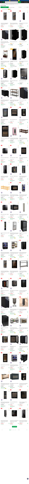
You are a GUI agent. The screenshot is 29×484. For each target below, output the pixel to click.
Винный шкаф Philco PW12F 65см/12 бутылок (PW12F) (23, 61)
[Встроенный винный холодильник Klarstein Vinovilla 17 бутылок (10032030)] (23, 188)
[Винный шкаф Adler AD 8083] (23, 93)
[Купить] (9, 26)
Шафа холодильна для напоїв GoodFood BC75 (4, 119)
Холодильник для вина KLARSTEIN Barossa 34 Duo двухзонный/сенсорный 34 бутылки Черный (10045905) (23, 384)
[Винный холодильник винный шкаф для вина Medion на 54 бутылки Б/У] (5, 395)
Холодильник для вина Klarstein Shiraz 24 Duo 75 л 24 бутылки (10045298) (4, 176)
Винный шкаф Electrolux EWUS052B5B (13, 346)
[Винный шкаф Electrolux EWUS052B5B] (14, 339)
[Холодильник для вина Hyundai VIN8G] (5, 320)
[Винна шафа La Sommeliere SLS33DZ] (5, 131)
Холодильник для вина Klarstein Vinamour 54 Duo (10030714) (4, 23)
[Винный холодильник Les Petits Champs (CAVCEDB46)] (23, 395)
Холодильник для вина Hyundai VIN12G (23, 233)
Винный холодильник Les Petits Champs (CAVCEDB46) (23, 402)
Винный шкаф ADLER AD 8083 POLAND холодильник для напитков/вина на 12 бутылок (5, 42)
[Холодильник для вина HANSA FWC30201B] (14, 54)
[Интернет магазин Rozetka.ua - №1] (3, 2)
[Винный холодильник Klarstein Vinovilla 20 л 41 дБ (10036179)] (23, 302)
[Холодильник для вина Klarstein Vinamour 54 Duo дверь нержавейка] (5, 264)
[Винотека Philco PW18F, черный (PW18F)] (14, 73)
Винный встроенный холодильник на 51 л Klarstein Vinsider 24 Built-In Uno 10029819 (23, 328)
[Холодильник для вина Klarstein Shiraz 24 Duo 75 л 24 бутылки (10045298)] (5, 169)
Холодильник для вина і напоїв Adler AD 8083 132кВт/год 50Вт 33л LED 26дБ (23, 346)
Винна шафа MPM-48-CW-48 (13, 119)
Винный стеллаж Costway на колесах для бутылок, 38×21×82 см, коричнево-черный (14, 309)
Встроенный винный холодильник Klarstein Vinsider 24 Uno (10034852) (14, 195)
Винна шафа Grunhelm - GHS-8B (14, 157)
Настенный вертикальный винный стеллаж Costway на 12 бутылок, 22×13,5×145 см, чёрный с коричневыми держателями (23, 214)
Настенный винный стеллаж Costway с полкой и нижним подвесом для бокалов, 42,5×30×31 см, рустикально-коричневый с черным (14, 253)
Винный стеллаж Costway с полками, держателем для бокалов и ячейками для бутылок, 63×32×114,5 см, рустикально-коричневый (5, 61)
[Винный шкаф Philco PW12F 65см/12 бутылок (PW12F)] (23, 54)
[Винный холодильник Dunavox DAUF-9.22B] (5, 226)
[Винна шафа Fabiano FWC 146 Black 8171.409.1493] (23, 16)
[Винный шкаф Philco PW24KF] (23, 73)
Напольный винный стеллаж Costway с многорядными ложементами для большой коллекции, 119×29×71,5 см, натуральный (5, 384)
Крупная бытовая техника (11, 4)
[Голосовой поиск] (17, 2)
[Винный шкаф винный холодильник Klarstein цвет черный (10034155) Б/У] (5, 245)
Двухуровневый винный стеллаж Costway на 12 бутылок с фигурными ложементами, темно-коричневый (23, 138)
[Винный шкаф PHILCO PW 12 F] (23, 34)
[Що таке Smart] (10, 9)
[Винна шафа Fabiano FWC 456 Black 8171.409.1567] (14, 207)
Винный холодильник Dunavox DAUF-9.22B (5, 233)
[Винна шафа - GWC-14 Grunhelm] (23, 358)
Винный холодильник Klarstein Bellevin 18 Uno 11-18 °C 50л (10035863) (22, 253)
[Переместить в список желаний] (9, 11)
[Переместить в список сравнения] (9, 12)
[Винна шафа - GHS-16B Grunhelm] (5, 150)
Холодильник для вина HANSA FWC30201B (13, 61)
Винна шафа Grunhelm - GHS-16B (5, 214)
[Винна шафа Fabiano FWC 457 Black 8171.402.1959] (14, 376)
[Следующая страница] (27, 430)
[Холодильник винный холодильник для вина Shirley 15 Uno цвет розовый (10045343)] (14, 131)
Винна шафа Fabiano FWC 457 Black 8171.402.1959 (14, 383)
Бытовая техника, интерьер (5, 4)
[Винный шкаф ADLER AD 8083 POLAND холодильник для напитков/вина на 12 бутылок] (5, 34)
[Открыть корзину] (27, 2)
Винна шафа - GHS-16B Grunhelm (5, 157)
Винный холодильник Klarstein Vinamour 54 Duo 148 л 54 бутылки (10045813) (14, 23)
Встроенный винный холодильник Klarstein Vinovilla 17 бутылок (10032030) (23, 195)
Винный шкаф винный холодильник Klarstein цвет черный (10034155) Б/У (5, 252)
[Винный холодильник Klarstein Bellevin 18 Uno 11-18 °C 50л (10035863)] (23, 245)
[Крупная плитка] (26, 7)
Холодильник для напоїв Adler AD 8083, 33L (5, 291)
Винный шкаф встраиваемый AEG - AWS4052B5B (23, 158)
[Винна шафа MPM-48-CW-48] (14, 112)
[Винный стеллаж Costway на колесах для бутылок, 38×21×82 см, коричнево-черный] (14, 302)
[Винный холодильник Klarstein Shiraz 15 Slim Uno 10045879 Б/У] (23, 112)
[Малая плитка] (27, 7)
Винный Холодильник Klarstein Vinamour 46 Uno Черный (23, 176)
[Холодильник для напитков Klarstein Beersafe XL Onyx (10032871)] (14, 413)
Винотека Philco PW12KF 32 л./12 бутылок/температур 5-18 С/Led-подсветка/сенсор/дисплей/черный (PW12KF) (5, 81)
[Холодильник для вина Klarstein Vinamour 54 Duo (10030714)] (5, 16)
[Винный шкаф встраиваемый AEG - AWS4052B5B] (23, 150)
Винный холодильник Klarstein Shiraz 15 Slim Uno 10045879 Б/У (23, 119)
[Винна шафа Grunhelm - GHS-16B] (5, 207)
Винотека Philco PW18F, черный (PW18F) (13, 81)
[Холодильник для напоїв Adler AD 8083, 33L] (5, 283)
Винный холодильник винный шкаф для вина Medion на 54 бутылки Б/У (5, 402)
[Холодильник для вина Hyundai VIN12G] (23, 226)
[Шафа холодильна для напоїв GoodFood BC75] (5, 112)
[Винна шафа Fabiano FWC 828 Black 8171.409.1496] (14, 283)
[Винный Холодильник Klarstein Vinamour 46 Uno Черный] (23, 169)
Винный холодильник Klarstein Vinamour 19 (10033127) (4, 346)
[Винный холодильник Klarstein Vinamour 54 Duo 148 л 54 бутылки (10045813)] (14, 16)
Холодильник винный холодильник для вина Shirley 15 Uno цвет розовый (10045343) (14, 138)
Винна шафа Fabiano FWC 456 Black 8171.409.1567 (14, 214)
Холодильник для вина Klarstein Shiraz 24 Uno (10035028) (23, 291)
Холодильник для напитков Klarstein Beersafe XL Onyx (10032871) (14, 421)
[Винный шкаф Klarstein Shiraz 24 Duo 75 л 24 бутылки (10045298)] (23, 413)
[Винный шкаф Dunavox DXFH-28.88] (5, 358)
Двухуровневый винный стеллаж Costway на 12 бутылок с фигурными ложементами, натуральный (5, 195)
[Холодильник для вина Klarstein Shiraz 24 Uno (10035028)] (23, 283)
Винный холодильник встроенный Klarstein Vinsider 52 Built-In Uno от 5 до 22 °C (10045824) (14, 271)
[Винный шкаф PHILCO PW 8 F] (14, 34)
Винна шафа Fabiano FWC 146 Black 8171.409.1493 (23, 23)
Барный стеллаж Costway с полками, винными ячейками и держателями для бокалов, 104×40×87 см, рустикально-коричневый (14, 100)
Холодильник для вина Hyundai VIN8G (4, 328)
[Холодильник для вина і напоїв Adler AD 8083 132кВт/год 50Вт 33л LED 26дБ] (23, 339)
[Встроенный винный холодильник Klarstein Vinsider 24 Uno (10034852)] (14, 188)
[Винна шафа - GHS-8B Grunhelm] (14, 169)
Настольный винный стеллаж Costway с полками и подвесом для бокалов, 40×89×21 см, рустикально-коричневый (14, 328)
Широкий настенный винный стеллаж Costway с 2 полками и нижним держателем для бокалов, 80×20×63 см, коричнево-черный (23, 271)
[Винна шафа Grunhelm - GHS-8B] (14, 150)
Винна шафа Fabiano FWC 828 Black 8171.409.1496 (14, 291)
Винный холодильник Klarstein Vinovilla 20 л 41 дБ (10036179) (22, 309)
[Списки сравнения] (26, 2)
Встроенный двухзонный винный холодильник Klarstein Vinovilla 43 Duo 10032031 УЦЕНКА (14, 365)
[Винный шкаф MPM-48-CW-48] (14, 395)
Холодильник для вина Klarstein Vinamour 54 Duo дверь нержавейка (5, 271)
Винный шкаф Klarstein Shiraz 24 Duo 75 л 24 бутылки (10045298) (23, 421)
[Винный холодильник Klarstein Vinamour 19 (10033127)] (5, 339)
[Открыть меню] (1, 2)
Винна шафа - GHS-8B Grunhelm (14, 176)
